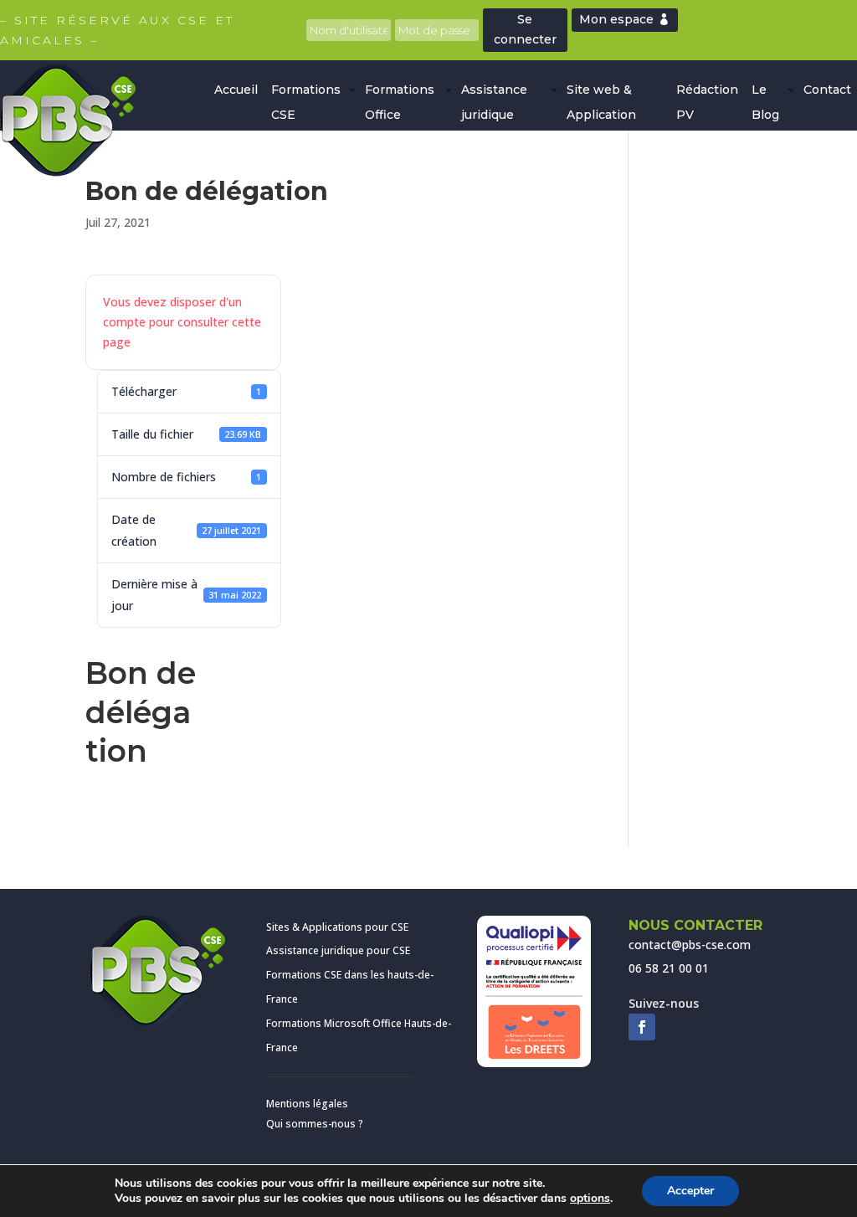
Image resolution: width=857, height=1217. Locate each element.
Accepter (690, 1191)
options (590, 1198)
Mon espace (616, 19)
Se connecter (525, 29)
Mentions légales (307, 1103)
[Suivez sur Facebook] (642, 1027)
